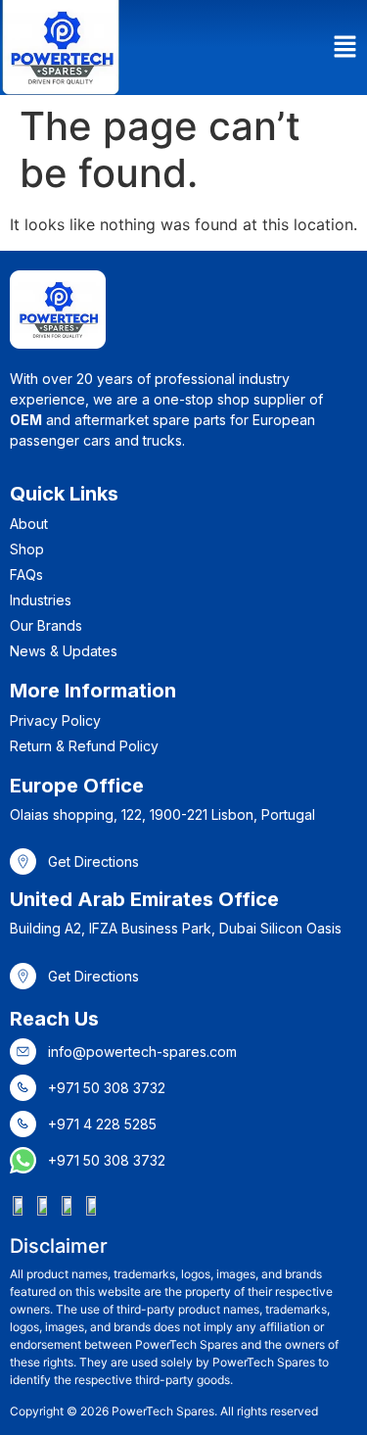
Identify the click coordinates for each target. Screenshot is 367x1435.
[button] (345, 47)
